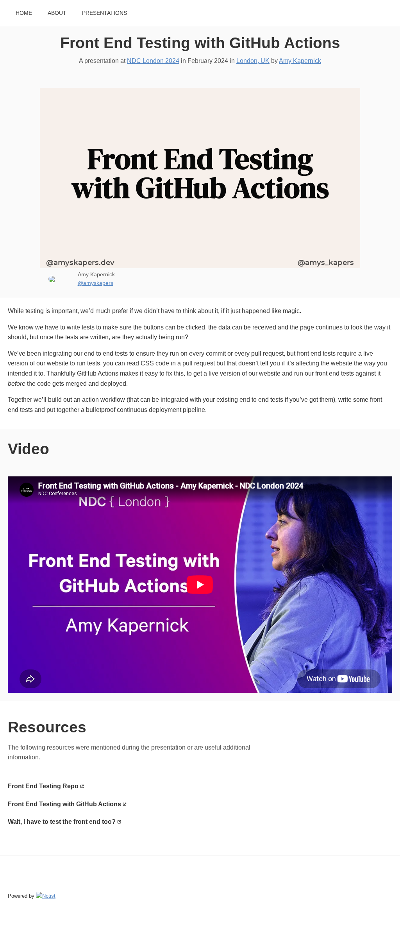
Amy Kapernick (300, 60)
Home (24, 13)
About (57, 13)
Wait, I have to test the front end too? (62, 821)
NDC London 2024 (153, 60)
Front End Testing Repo (43, 786)
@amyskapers (95, 283)
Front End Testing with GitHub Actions (200, 42)
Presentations (104, 13)
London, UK (253, 60)
